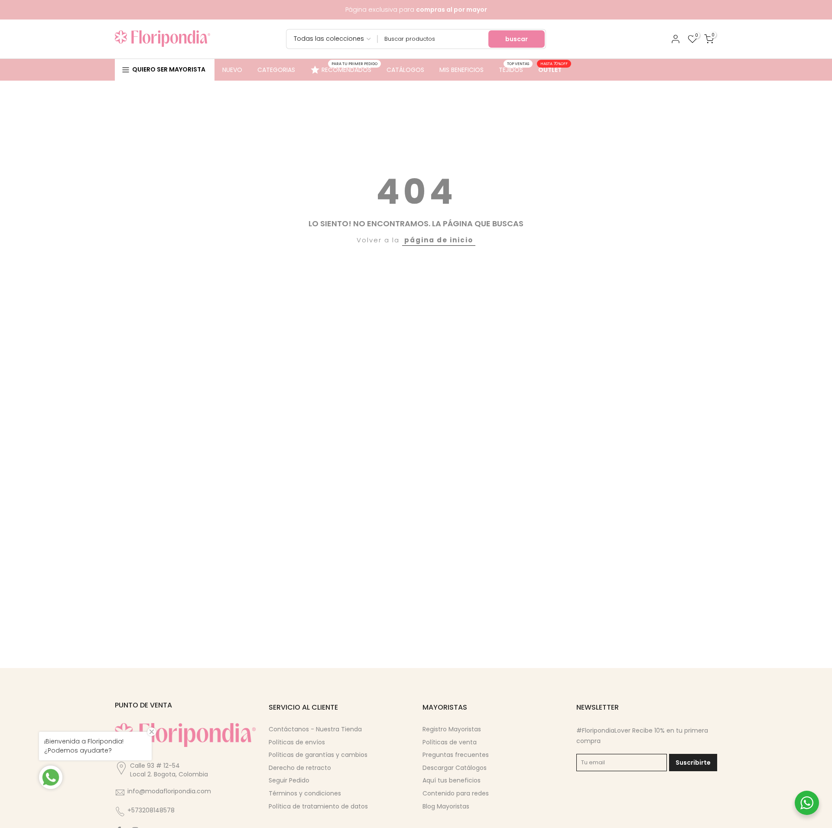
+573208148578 (151, 810)
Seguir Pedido (289, 780)
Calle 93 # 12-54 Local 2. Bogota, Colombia (169, 770)
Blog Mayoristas (445, 806)
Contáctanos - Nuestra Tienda (315, 729)
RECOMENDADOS (350, 68)
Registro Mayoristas (451, 729)
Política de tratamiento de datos (318, 806)
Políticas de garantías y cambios (318, 754)
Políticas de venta (449, 742)
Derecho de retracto (300, 767)
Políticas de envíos (297, 742)
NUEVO (232, 69)
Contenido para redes (455, 793)
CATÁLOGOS (405, 69)
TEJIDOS (514, 69)
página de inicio (438, 239)
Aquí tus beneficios (451, 780)
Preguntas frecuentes (455, 754)
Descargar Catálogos (454, 767)
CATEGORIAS (276, 69)
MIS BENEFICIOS (461, 69)
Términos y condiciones (305, 793)
